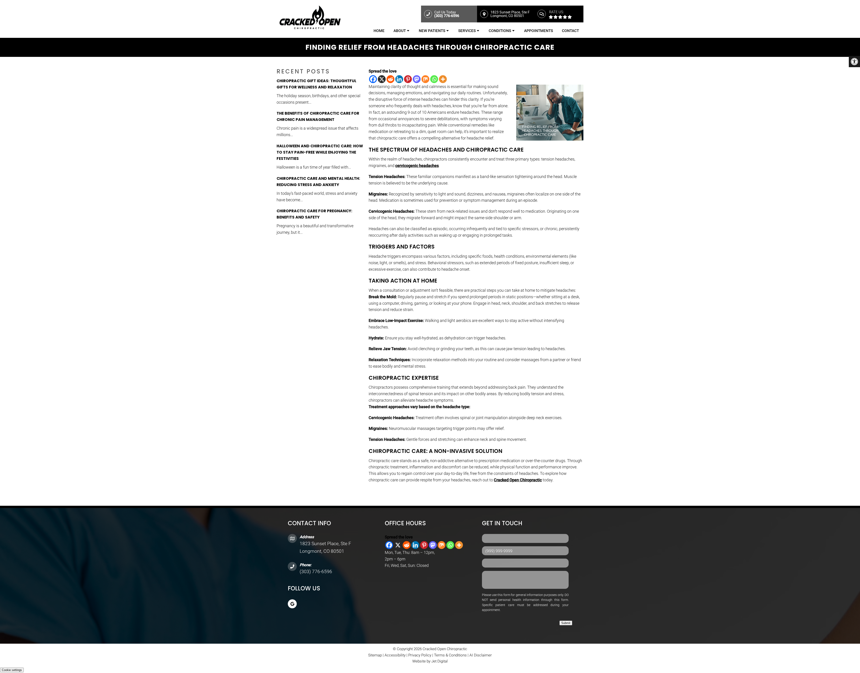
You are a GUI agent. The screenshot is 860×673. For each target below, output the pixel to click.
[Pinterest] (408, 79)
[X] (382, 79)
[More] (443, 79)
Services (467, 30)
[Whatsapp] (434, 79)
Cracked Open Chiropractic (518, 480)
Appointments (538, 30)
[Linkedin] (399, 79)
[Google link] (292, 603)
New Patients (432, 30)
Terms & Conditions (451, 655)
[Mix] (425, 79)
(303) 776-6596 (316, 571)
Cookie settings (12, 670)
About (399, 30)
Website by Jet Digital (430, 661)
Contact (570, 30)
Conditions (500, 30)
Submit (565, 623)
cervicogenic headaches (417, 165)
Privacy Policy (420, 655)
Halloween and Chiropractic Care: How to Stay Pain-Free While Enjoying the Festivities (320, 152)
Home (379, 30)
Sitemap (375, 655)
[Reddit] (390, 79)
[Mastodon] (417, 79)
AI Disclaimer (480, 655)
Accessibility (395, 655)
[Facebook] (373, 79)
